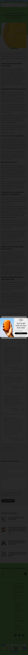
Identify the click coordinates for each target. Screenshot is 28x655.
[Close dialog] (27, 318)
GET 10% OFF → (21, 333)
